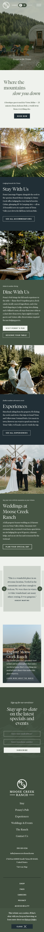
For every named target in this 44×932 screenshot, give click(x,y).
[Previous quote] (4, 588)
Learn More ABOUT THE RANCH (20, 678)
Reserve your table (16, 335)
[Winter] (24, 5)
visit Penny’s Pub (15, 328)
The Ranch (22, 829)
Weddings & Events (22, 823)
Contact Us (22, 836)
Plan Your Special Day (17, 546)
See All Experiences (17, 432)
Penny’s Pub (22, 809)
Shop (22, 883)
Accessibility (22, 906)
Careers (22, 894)
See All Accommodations (19, 218)
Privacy (22, 900)
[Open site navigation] (38, 5)
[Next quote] (39, 588)
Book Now (22, 116)
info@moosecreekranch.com (25, 853)
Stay (22, 803)
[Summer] (20, 5)
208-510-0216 (26, 848)
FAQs (22, 889)
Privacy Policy (30, 919)
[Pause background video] (38, 65)
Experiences (22, 816)
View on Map (25, 867)
